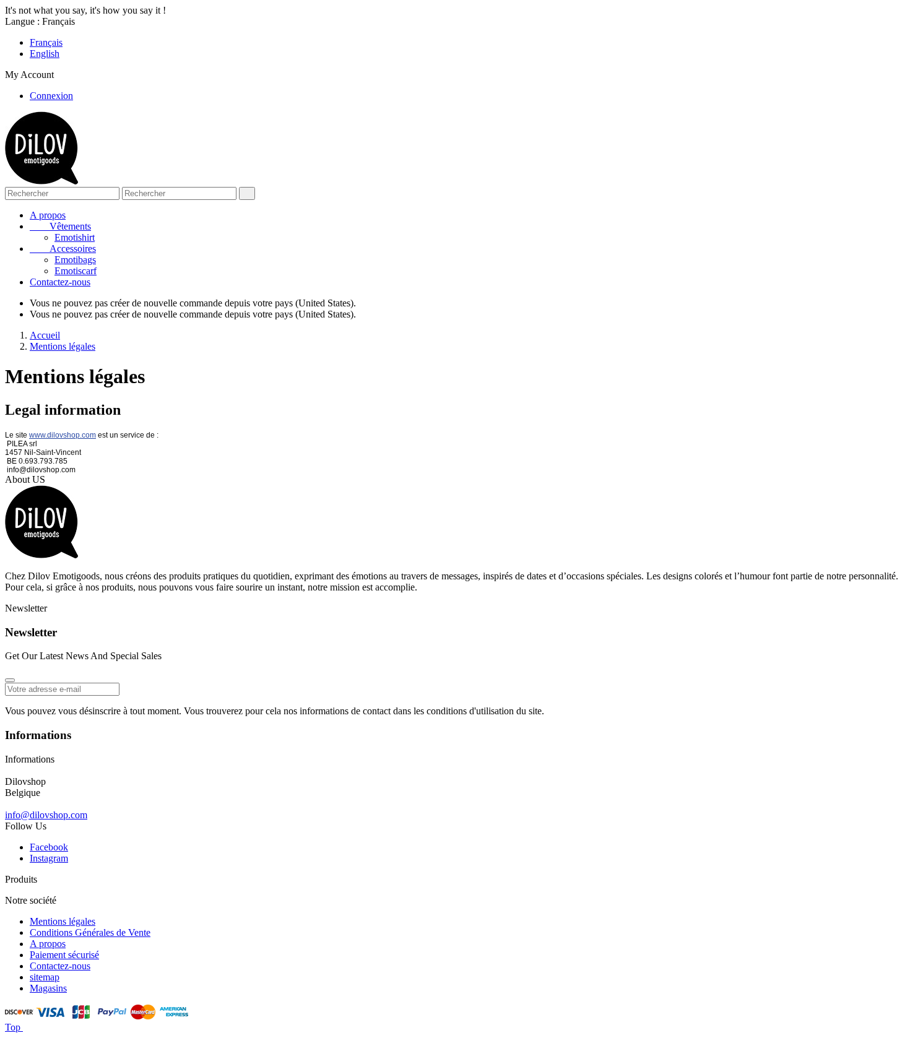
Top (14, 1027)
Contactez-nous (60, 282)
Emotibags (75, 259)
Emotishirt (74, 237)
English (44, 53)
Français (46, 42)
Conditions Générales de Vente (90, 932)
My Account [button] (34, 74)
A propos (48, 215)
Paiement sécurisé (64, 954)
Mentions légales (62, 921)
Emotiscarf (75, 271)
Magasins (48, 988)
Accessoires (63, 248)
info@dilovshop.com (46, 815)
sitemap (44, 977)
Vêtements (60, 226)
